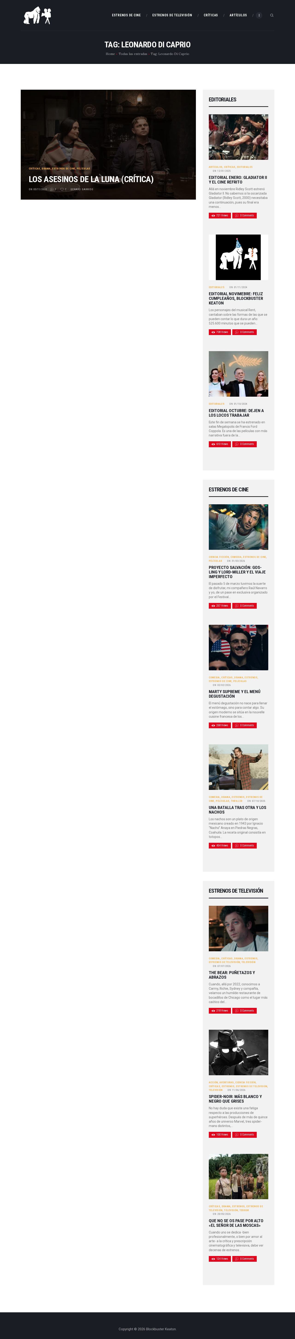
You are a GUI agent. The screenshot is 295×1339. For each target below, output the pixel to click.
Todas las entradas (133, 54)
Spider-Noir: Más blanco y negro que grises (235, 1099)
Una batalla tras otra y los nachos (237, 809)
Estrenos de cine (63, 168)
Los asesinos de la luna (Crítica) (91, 179)
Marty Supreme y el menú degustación (234, 694)
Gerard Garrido (82, 189)
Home (110, 54)
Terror (244, 1210)
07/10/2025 (256, 801)
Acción (213, 1082)
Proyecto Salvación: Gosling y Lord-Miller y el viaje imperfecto (237, 572)
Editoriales (245, 167)
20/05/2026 (222, 1214)
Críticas (34, 168)
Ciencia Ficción (219, 557)
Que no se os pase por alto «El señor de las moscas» (236, 1223)
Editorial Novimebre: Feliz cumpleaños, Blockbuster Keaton (236, 298)
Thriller (236, 801)
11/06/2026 (236, 1090)
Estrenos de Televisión (224, 962)
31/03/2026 (236, 560)
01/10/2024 (238, 403)
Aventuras (226, 1082)
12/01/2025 (222, 170)
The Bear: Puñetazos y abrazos (232, 975)
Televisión (248, 962)
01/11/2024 (238, 287)
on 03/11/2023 (38, 189)
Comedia (236, 557)
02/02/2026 (222, 685)
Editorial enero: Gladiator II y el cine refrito (238, 179)
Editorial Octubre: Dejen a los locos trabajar (236, 413)
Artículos (216, 167)
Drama (46, 168)
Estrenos (251, 677)
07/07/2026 (222, 966)
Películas (83, 168)
